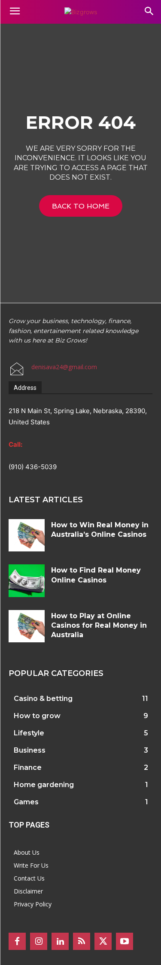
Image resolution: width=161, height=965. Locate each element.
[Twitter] (103, 941)
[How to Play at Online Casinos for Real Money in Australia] (27, 626)
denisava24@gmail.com (64, 367)
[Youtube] (124, 941)
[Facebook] (17, 941)
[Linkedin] (60, 941)
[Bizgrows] (80, 11)
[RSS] (81, 941)
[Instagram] (38, 941)
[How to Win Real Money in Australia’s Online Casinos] (27, 535)
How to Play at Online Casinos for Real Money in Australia (99, 625)
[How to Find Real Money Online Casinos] (27, 580)
